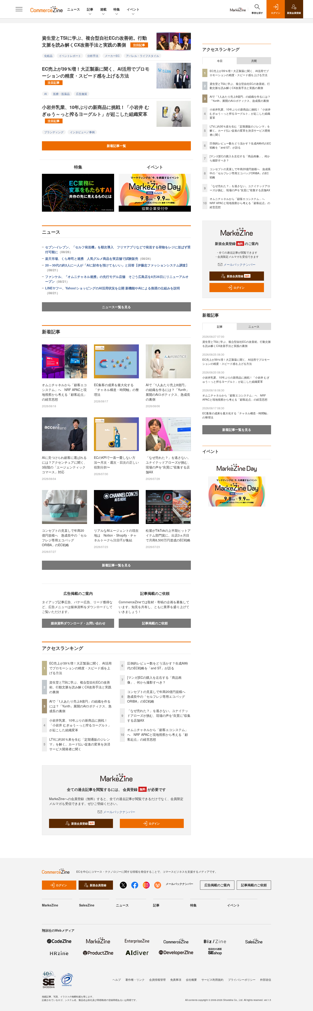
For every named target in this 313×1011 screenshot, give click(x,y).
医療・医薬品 (61, 94)
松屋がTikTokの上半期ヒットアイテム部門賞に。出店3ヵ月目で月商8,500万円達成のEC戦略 (168, 535)
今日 (219, 61)
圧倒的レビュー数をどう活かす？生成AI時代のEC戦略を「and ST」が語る (157, 665)
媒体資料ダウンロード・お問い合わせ (78, 623)
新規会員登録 (82, 823)
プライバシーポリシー (241, 979)
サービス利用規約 (212, 979)
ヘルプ (117, 979)
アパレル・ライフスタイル (142, 56)
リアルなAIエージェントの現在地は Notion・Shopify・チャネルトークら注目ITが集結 (116, 535)
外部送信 (265, 979)
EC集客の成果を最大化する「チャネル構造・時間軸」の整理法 (116, 389)
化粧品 (48, 56)
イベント (133, 9)
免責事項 (175, 979)
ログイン (154, 823)
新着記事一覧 (116, 145)
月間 (254, 61)
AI (45, 94)
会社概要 (191, 979)
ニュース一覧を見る (116, 307)
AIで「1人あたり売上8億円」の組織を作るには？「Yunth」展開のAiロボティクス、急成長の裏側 (168, 392)
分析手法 (92, 56)
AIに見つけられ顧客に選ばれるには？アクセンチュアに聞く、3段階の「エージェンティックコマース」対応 (64, 464)
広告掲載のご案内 (217, 885)
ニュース (73, 9)
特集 (116, 9)
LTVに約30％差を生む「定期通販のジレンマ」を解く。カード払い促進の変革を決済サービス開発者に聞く (79, 744)
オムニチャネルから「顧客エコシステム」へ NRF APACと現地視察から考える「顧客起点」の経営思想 (64, 392)
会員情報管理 (157, 979)
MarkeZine (50, 905)
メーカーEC (112, 56)
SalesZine (86, 905)
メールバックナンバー (119, 811)
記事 (90, 9)
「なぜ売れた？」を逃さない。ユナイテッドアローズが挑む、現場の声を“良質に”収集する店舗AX (168, 464)
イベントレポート (70, 56)
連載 (103, 9)
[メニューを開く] (19, 9)
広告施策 (81, 94)
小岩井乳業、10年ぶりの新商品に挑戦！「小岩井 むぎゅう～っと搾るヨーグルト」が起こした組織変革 (95, 113)
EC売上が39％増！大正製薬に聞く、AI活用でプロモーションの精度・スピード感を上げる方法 (95, 75)
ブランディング (53, 132)
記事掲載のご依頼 (155, 623)
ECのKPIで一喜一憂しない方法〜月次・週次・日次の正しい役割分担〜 (116, 462)
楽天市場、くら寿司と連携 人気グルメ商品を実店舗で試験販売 (99, 258)
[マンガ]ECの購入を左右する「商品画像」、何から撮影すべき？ (154, 679)
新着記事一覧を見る (116, 565)
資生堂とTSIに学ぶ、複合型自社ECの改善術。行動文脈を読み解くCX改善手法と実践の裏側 (94, 41)
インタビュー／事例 (82, 132)
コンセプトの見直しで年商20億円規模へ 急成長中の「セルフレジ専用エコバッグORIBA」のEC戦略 (64, 537)
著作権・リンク (135, 979)
